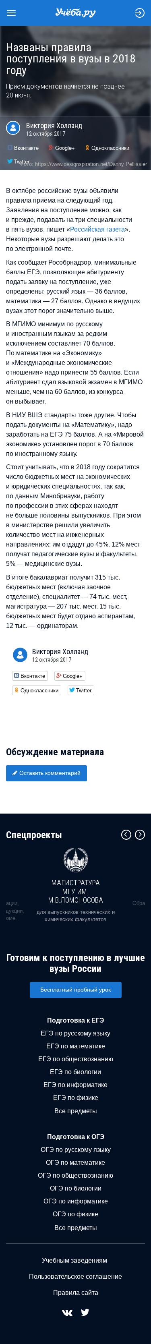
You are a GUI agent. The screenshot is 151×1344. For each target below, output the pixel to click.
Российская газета (97, 229)
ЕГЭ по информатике (75, 1084)
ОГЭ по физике (75, 1214)
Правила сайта (75, 1292)
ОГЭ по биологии (75, 1188)
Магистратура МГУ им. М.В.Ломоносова (75, 891)
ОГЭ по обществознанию (75, 1175)
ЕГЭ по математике (75, 1046)
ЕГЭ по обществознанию (75, 1059)
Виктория (54, 125)
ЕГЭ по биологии (75, 1072)
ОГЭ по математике (75, 1162)
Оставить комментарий (50, 773)
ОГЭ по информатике (75, 1201)
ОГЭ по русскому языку (76, 1149)
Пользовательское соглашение (75, 1276)
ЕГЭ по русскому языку (75, 1033)
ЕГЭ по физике (75, 1097)
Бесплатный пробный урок (75, 989)
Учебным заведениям (74, 1260)
